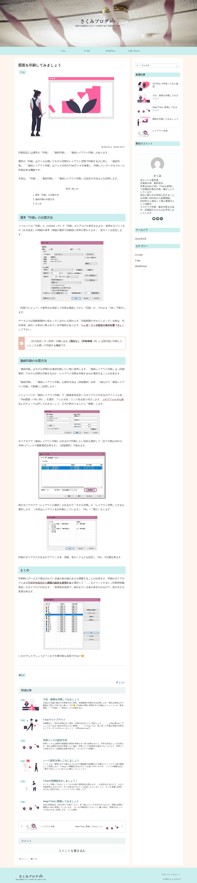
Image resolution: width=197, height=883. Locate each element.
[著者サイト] (153, 218)
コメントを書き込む (72, 850)
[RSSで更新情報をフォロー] (161, 218)
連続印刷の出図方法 (45, 199)
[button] (177, 66)
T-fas (23, 675)
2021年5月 (140, 238)
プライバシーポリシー (170, 875)
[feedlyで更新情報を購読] (157, 218)
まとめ (38, 203)
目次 (68, 188)
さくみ (157, 175)
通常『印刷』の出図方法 (47, 195)
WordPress (141, 266)
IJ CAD (139, 255)
